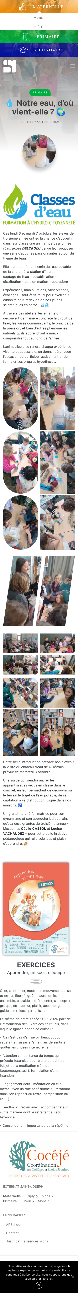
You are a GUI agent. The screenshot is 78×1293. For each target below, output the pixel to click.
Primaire (40, 92)
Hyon (27, 1201)
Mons (38, 17)
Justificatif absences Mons (27, 1241)
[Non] (73, 1277)
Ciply (38, 26)
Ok (39, 1285)
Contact (12, 1233)
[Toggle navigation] (72, 66)
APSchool (13, 1224)
